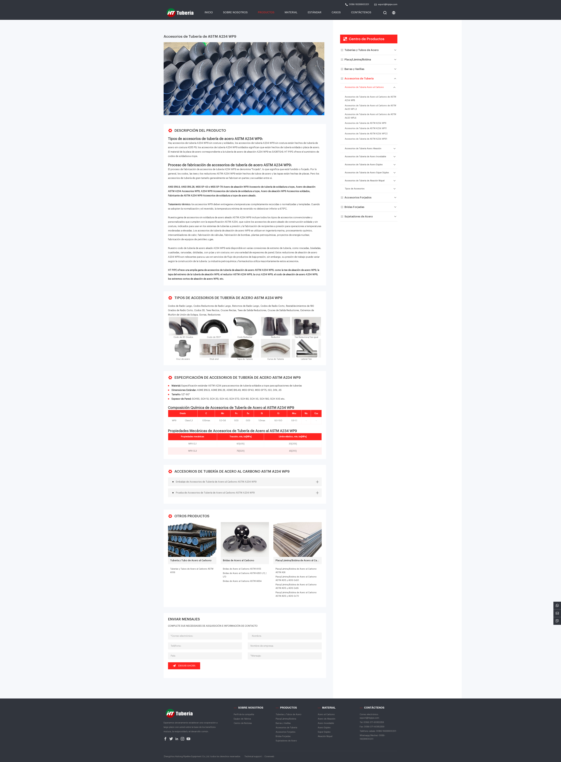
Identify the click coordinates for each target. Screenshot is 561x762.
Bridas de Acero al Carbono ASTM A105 (242, 569)
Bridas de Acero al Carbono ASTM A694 (242, 581)
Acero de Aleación (326, 719)
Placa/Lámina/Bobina (286, 719)
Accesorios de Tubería (286, 728)
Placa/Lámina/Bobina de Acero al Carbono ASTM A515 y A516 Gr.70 (296, 594)
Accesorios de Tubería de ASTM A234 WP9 (365, 123)
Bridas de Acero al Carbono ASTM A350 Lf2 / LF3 (245, 575)
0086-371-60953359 (373, 722)
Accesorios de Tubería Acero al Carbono (364, 87)
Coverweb (269, 757)
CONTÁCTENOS (361, 12)
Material (291, 12)
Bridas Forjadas (283, 736)
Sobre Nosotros (235, 12)
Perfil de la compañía (244, 715)
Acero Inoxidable (326, 723)
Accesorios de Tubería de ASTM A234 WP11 (366, 128)
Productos (266, 12)
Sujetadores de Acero (286, 741)
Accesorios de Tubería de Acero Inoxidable (365, 157)
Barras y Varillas (283, 723)
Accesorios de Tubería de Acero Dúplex (364, 165)
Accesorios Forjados (285, 732)
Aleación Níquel (325, 736)
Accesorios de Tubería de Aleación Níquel (365, 181)
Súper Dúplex (324, 732)
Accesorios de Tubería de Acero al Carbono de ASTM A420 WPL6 (370, 116)
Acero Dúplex (324, 728)
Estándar (314, 12)
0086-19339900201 (359, 5)
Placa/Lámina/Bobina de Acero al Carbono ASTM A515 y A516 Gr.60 (296, 578)
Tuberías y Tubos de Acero (288, 715)
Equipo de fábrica (242, 719)
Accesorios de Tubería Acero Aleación (363, 149)
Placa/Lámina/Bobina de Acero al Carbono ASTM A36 (296, 571)
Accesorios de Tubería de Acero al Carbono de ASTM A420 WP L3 (370, 107)
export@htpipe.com (387, 5)
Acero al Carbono (326, 715)
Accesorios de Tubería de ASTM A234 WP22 (366, 134)
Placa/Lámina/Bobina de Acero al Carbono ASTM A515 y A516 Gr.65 (296, 586)
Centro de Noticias (243, 723)
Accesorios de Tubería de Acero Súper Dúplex (367, 173)
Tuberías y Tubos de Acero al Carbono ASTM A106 (191, 571)
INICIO (209, 12)
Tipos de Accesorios (355, 189)
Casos (336, 12)
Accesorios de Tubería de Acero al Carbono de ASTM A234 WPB (370, 98)
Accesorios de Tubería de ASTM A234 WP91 (366, 139)
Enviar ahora (186, 666)
